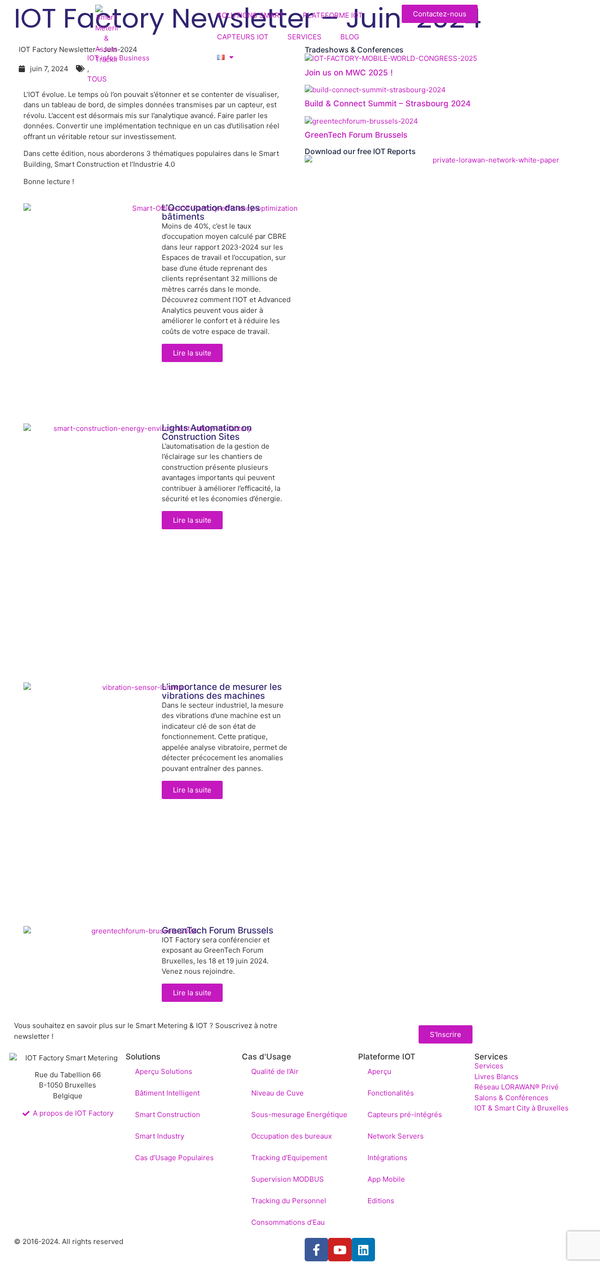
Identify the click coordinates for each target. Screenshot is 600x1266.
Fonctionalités (391, 1092)
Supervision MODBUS (287, 1179)
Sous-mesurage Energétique (299, 1114)
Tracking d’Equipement (289, 1157)
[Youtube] (340, 1249)
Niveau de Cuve (277, 1092)
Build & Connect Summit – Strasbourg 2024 (388, 103)
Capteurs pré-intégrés (405, 1114)
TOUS (97, 78)
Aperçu (379, 1071)
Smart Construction (167, 1114)
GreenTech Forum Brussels (356, 135)
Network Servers (396, 1136)
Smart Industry (159, 1136)
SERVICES (304, 36)
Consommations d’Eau (288, 1222)
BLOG (349, 36)
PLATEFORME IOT (333, 15)
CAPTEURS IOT (243, 36)
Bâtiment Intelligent (167, 1092)
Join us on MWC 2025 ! (349, 72)
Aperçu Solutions (163, 1071)
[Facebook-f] (316, 1249)
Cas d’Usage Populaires (174, 1157)
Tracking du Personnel (288, 1200)
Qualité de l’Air (275, 1071)
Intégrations (387, 1157)
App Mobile (386, 1179)
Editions (381, 1200)
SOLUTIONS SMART (250, 15)
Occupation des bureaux (291, 1136)
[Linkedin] (363, 1249)
